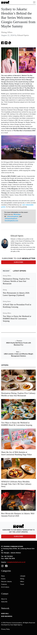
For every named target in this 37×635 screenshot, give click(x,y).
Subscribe (4, 601)
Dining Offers (6, 32)
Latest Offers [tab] (19, 271)
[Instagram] (2, 566)
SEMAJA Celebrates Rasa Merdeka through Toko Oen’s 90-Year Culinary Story (16, 483)
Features (4, 584)
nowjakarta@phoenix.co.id (16, 562)
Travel (22, 584)
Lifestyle (22, 576)
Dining (5, 290)
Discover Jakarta (6, 581)
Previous (18, 340)
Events (3, 579)
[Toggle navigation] (34, 2)
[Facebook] (6, 566)
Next (18, 352)
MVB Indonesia (6, 616)
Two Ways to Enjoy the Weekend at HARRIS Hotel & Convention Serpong (17, 318)
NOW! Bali (5, 613)
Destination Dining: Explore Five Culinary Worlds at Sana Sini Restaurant (16, 281)
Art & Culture (5, 587)
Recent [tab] (6, 271)
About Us (4, 599)
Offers (22, 581)
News (3, 576)
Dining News (7, 301)
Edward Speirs (23, 35)
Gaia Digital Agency (16, 625)
